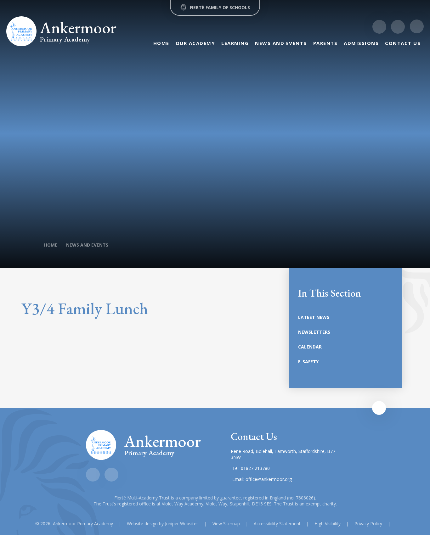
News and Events (87, 245)
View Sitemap (226, 524)
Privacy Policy (368, 524)
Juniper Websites (182, 524)
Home (50, 245)
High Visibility (327, 524)
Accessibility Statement (277, 524)
